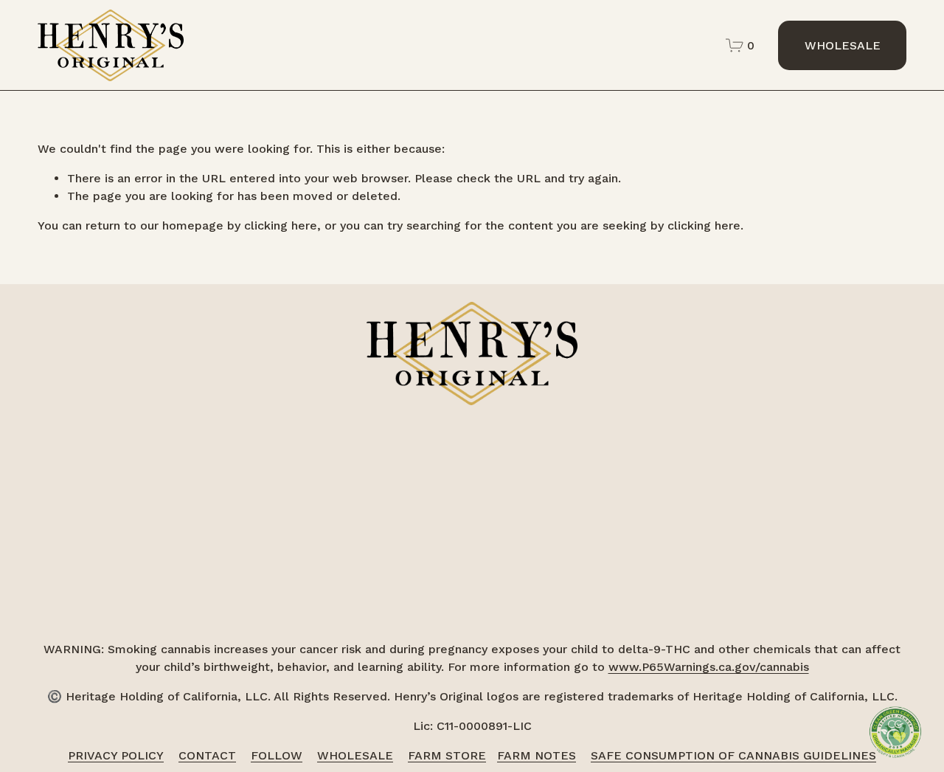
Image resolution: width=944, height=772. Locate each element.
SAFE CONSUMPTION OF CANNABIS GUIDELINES (733, 755)
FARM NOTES (536, 755)
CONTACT (207, 755)
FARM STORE (447, 755)
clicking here (280, 225)
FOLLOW (276, 755)
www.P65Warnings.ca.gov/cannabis (708, 667)
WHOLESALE (843, 45)
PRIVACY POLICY (116, 755)
